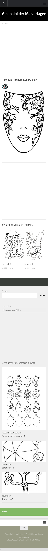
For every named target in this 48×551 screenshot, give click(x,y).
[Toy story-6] (24, 483)
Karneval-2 (6, 264)
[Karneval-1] (35, 245)
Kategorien (6, 306)
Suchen (5, 291)
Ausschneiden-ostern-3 (13, 436)
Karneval (6, 24)
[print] (5, 88)
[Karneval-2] (13, 245)
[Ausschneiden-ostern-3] (24, 398)
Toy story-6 (7, 499)
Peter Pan (6, 464)
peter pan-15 (8, 467)
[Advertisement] (24, 51)
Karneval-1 (28, 264)
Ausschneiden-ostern (11, 433)
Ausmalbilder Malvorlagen (24, 13)
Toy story (6, 496)
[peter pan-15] (24, 451)
